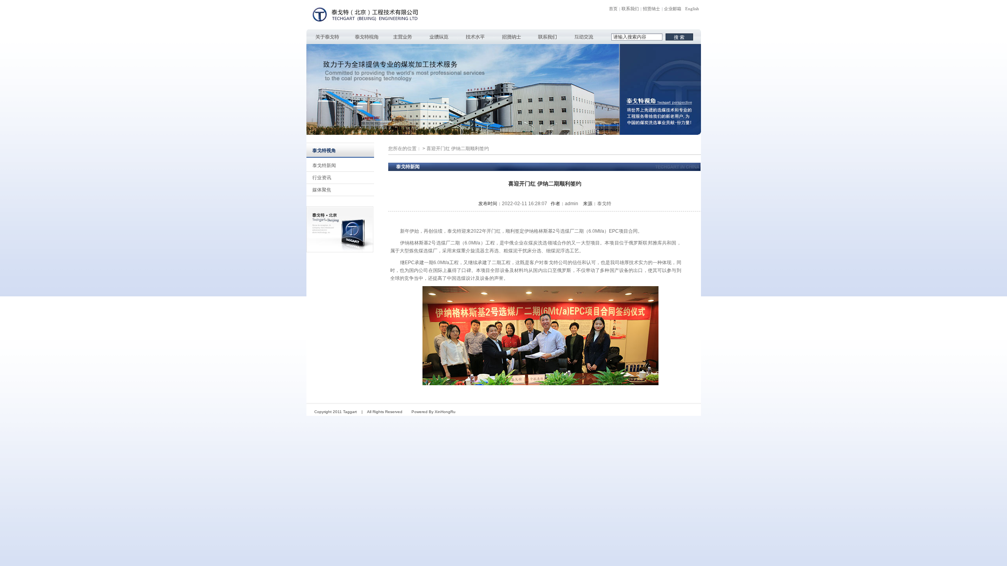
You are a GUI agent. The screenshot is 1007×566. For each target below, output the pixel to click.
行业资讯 (321, 177)
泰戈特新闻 (324, 165)
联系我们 (630, 8)
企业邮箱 (672, 8)
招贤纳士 (651, 8)
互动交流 (584, 36)
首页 (613, 8)
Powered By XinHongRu (433, 412)
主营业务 (403, 36)
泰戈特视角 (367, 36)
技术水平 (475, 36)
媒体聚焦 (321, 190)
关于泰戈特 (327, 36)
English (692, 8)
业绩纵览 (439, 36)
